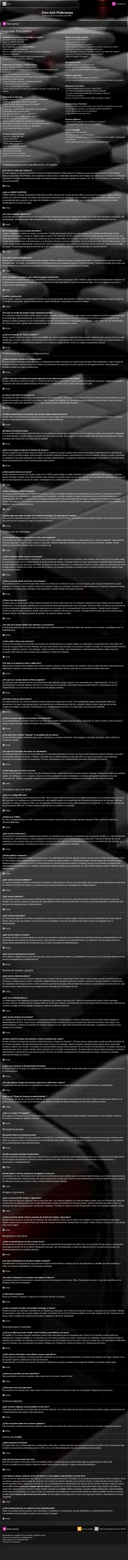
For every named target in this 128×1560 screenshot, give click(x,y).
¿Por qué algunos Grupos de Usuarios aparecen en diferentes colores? (92, 52)
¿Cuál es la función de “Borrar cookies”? (17, 59)
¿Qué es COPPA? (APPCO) (13, 42)
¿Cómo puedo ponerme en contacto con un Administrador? (87, 142)
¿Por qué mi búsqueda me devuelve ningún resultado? (85, 91)
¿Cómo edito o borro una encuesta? (16, 111)
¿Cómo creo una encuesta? (13, 106)
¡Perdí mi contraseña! (10, 54)
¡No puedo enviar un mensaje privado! (79, 65)
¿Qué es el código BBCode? (13, 136)
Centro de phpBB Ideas (12, 1464)
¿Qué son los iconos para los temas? (16, 156)
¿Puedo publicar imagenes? (12, 144)
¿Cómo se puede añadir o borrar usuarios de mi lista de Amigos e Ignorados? (94, 80)
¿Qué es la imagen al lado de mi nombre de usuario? (22, 82)
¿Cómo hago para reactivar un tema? (16, 128)
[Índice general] (22, 14)
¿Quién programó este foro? (76, 132)
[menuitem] (6, 4)
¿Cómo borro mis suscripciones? (78, 113)
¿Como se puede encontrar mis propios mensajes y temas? (88, 98)
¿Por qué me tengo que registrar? (15, 40)
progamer (9, 1540)
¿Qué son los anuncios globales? (15, 146)
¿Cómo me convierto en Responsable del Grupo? (84, 49)
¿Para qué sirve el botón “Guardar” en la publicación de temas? (26, 123)
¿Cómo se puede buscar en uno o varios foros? (83, 88)
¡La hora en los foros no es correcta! (16, 74)
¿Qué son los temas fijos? (12, 151)
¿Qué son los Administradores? (77, 40)
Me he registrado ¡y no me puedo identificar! (19, 47)
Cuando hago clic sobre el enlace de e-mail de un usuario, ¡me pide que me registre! (30, 90)
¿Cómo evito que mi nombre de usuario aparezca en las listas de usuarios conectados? (30, 71)
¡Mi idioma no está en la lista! (13, 79)
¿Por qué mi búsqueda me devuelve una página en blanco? (87, 93)
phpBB (44, 439)
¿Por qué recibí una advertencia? (15, 118)
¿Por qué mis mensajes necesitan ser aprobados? (21, 126)
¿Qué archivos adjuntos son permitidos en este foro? (85, 122)
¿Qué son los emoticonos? (12, 141)
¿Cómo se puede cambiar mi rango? (16, 86)
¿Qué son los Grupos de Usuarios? (78, 44)
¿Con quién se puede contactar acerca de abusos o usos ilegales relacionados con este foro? (95, 138)
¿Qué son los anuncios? (11, 148)
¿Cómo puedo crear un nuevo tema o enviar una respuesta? (25, 99)
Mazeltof (21, 1540)
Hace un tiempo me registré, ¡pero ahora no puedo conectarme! (26, 52)
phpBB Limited (103, 1445)
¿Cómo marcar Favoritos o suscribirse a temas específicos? (88, 109)
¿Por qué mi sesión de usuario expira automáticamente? (23, 56)
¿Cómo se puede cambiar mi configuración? (19, 67)
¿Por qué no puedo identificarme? (15, 49)
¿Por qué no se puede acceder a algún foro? (19, 114)
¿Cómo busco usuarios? (74, 96)
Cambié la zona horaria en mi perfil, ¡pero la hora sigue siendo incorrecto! (30, 77)
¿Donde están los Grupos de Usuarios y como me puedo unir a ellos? (91, 47)
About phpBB (80, 1448)
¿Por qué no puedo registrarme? (14, 44)
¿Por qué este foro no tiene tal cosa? (79, 135)
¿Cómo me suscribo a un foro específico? (81, 111)
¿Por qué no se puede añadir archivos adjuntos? (20, 116)
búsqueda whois (84, 1481)
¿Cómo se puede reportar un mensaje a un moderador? (23, 121)
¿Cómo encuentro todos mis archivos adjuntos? (83, 124)
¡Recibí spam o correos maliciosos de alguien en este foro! (87, 69)
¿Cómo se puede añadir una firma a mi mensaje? (20, 104)
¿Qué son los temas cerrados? (14, 153)
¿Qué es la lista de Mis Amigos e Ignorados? (82, 78)
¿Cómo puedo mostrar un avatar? (15, 84)
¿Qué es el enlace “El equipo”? (77, 56)
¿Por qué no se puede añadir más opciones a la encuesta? (24, 109)
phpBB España (27, 1537)
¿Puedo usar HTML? (10, 139)
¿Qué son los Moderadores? (76, 42)
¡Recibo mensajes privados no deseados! (81, 67)
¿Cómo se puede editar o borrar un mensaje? (19, 102)
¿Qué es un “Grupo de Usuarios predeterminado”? (84, 54)
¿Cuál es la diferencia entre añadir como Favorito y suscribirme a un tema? (93, 106)
